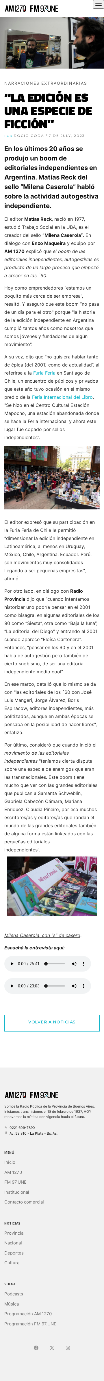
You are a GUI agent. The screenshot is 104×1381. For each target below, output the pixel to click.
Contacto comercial (24, 1202)
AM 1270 (13, 1172)
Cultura (11, 1262)
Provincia (13, 1233)
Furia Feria (44, 373)
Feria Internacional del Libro (62, 397)
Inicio (9, 1162)
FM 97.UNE (15, 1182)
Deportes (14, 1253)
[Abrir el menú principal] (98, 4)
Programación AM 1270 (28, 1313)
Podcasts (13, 1294)
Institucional (16, 1192)
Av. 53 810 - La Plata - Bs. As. (32, 1133)
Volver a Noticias (52, 1022)
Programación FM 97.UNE (30, 1324)
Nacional (13, 1243)
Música (11, 1304)
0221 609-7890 (21, 1127)
